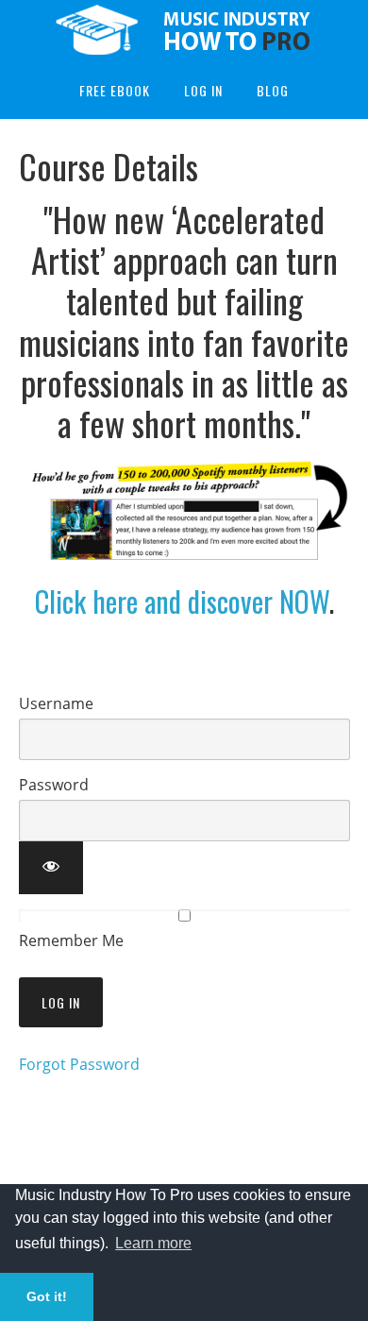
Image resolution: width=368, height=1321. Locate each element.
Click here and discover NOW (182, 601)
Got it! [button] (46, 1296)
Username (56, 703)
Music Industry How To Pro (184, 30)
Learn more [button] (153, 1243)
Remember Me (71, 940)
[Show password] (51, 867)
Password (54, 784)
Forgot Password (79, 1064)
